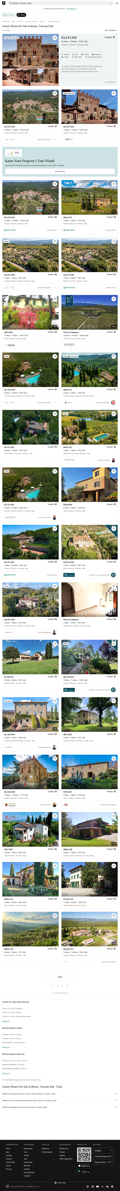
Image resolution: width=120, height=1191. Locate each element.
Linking (62, 1155)
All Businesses (47, 1152)
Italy (13, 21)
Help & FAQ (10, 1162)
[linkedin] (107, 1186)
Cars (25, 1152)
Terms (8, 1166)
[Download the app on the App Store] (84, 1166)
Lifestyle (27, 1176)
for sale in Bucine (12, 1034)
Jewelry (27, 1169)
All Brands (45, 1149)
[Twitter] (102, 1186)
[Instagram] (87, 1186)
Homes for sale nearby (15, 1002)
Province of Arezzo (31, 21)
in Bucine (13, 1065)
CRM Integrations (66, 1159)
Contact (9, 1155)
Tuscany (20, 21)
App (7, 1152)
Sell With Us (63, 1149)
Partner (62, 1152)
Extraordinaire (29, 1172)
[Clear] (111, 3)
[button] (54, 37)
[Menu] (117, 3)
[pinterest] (112, 1186)
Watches (27, 1166)
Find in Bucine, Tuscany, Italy (21, 1080)
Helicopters (28, 1162)
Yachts (26, 1155)
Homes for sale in (12, 1008)
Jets (25, 1159)
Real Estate (6, 21)
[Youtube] (97, 1186)
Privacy (9, 1169)
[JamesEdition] (4, 3)
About (8, 1149)
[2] (67, 986)
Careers (9, 1159)
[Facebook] (92, 1186)
